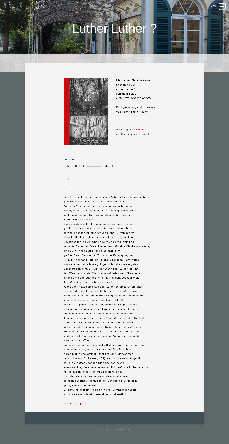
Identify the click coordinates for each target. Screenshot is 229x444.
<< (65, 71)
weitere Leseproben (76, 403)
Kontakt (140, 129)
